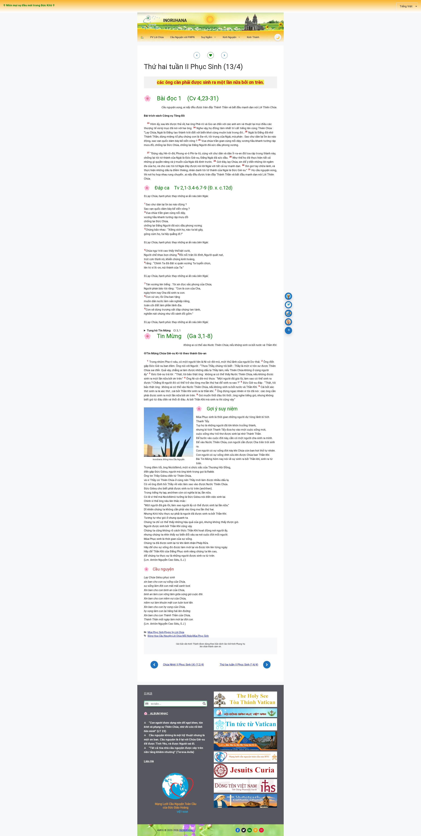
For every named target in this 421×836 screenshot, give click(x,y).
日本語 (148, 693)
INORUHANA (175, 20)
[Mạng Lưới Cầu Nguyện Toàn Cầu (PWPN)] (288, 304)
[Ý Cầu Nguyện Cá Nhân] (288, 322)
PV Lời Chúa (157, 37)
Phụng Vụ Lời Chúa (174, 632)
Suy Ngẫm (206, 37)
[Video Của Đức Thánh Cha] (288, 313)
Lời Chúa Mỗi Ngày (182, 636)
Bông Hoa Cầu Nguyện (160, 636)
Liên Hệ (149, 761)
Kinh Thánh (253, 37)
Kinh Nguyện (229, 37)
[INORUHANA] (237, 830)
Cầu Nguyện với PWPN (182, 37)
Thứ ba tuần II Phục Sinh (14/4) (239, 664)
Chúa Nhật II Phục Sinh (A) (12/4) (183, 664)
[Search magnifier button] (204, 703)
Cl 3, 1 (164, 330)
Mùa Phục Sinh (156, 632)
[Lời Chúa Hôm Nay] (288, 296)
